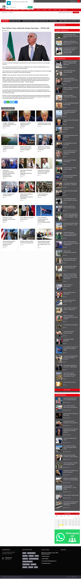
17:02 (65, 147)
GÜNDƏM (55, 9)
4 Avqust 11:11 (67, 425)
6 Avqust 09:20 (67, 497)
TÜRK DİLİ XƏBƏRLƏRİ (27, 561)
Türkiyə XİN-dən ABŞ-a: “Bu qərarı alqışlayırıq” (27, 242)
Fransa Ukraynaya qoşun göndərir (43, 194)
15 (75, 521)
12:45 (65, 385)
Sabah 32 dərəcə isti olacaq (69, 382)
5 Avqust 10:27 (67, 402)
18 (62, 523)
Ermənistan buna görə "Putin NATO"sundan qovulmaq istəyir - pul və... (44, 243)
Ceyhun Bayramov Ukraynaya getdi (71, 495)
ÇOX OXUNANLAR (61, 395)
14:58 (5, 178)
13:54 (40, 197)
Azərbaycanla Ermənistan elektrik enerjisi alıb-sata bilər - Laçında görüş (70, 225)
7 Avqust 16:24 (67, 482)
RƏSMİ (59, 9)
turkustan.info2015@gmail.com (49, 561)
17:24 (65, 107)
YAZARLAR (44, 9)
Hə (30, 7)
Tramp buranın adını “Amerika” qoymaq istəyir (9, 148)
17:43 (65, 84)
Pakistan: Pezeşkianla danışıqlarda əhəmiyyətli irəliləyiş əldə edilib (26, 196)
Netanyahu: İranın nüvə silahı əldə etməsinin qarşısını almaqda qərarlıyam (70, 430)
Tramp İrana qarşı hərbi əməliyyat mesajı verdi (44, 123)
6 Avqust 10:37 (67, 474)
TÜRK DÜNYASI (26, 564)
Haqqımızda (74, 1)
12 (65, 521)
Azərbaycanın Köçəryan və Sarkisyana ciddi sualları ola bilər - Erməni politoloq (70, 80)
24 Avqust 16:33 (67, 37)
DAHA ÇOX (65, 9)
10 (58, 521)
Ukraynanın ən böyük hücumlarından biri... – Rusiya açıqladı (69, 487)
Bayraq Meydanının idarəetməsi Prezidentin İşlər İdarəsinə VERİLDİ (70, 112)
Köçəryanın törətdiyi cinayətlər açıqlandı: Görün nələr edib (44, 172)
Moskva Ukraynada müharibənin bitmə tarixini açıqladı (25, 148)
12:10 (5, 247)
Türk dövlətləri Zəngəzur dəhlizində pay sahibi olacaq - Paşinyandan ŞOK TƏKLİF (69, 374)
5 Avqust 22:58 (67, 434)
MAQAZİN (23, 9)
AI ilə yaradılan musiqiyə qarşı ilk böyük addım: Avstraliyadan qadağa (44, 220)
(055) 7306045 (45, 558)
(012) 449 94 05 (45, 556)
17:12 (22, 127)
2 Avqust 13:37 (67, 491)
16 (78, 521)
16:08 (65, 187)
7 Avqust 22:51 (67, 417)
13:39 (5, 222)
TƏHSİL (33, 9)
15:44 (65, 202)
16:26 (22, 151)
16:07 (65, 195)
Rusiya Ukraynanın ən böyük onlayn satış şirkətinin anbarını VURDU (70, 447)
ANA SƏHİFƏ (4, 9)
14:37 (22, 176)
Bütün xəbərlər (67, 389)
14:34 (65, 281)
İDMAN (9, 9)
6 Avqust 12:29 (67, 459)
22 (75, 523)
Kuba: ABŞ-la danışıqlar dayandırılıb (27, 218)
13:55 (22, 200)
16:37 (65, 172)
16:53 (65, 156)
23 (78, 523)
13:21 (65, 361)
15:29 (40, 151)
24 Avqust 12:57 (67, 47)
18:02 (65, 67)
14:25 (5, 197)
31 (58, 526)
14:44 (65, 255)
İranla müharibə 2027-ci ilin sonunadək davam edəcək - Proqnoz (9, 243)
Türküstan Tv (4, 12)
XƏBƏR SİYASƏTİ (16, 9)
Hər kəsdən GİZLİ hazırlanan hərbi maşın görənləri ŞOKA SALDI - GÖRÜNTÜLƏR (70, 503)
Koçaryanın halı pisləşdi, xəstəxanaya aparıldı (9, 219)
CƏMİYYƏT (38, 9)
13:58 (65, 312)
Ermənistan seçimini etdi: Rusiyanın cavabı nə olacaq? (44, 148)
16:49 (5, 151)
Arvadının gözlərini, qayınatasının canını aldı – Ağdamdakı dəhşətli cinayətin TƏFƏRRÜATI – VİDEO (70, 215)
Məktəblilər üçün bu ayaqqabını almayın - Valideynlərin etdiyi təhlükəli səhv (70, 63)
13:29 (22, 221)
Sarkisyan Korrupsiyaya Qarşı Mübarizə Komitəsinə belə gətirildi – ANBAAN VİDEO (9, 173)
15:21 (65, 219)
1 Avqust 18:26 (67, 451)
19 (65, 523)
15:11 (65, 229)
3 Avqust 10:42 (67, 410)
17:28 (5, 127)
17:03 (40, 126)
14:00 (65, 304)
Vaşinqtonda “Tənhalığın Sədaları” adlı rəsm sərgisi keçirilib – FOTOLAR (70, 358)
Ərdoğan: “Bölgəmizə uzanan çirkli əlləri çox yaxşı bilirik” (41, 20)
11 (62, 521)
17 (58, 523)
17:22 (65, 116)
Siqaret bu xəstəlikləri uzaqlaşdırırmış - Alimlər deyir (67, 20)
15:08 (65, 238)
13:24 (40, 224)
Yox (26, 7)
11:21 (22, 244)
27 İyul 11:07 (67, 507)
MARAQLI (50, 9)
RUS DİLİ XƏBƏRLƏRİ (33, 558)
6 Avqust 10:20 (67, 442)
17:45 (65, 75)
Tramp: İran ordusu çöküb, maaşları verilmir (25, 124)
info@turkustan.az (47, 563)
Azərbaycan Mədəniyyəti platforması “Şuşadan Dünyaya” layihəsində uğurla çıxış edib (70, 234)
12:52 (65, 378)
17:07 (65, 132)
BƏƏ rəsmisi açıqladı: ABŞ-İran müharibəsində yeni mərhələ (26, 172)
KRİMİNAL (28, 9)
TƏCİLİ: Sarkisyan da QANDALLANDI (8, 194)
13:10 (65, 53)
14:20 (65, 296)
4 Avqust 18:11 (67, 467)
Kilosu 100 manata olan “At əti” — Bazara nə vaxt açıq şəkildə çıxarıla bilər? (70, 152)
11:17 (40, 247)
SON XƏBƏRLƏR (60, 58)
